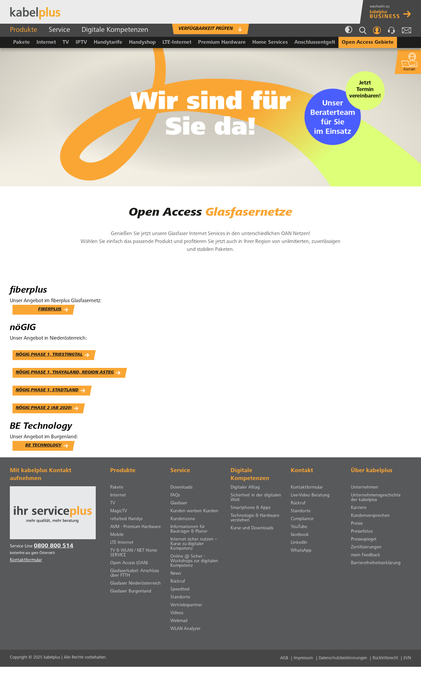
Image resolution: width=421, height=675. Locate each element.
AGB (284, 658)
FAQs (175, 495)
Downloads (181, 487)
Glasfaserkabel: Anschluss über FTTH (134, 573)
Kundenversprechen (370, 516)
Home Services (270, 42)
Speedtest (180, 589)
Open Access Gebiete (368, 42)
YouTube (299, 527)
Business (392, 12)
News (175, 573)
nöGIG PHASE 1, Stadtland (47, 390)
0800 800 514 (53, 546)
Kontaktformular (307, 487)
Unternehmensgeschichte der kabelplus (376, 497)
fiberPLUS (50, 309)
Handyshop (142, 42)
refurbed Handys (126, 519)
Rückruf (177, 581)
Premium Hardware (222, 42)
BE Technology (43, 446)
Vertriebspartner (186, 605)
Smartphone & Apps (250, 508)
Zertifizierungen (366, 547)
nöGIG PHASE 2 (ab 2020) (44, 408)
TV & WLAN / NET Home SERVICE (133, 553)
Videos (176, 613)
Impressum (303, 658)
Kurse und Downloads (252, 528)
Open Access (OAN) (129, 563)
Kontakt (391, 30)
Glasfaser (178, 503)
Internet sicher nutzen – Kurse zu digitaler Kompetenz (193, 544)
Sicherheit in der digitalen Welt (256, 497)
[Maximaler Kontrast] (349, 30)
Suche (362, 30)
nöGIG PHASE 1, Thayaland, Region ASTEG (65, 373)
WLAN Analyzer (185, 629)
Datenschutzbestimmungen (343, 658)
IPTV (81, 42)
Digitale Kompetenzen (115, 30)
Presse (357, 523)
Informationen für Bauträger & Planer (189, 529)
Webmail (406, 30)
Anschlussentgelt (314, 42)
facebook (300, 535)
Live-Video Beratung (310, 495)
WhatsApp (301, 550)
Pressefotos (362, 531)
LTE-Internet (176, 42)
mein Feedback (365, 555)
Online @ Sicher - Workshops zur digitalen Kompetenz (194, 561)
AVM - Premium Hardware (135, 527)
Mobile (117, 535)
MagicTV (118, 511)
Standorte (180, 597)
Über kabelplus (371, 471)
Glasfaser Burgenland (130, 591)
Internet (46, 42)
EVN (407, 658)
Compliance (302, 519)
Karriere (358, 508)
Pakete (21, 42)
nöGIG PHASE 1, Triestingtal (49, 355)
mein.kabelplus (377, 30)
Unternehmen (364, 487)
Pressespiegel (363, 539)
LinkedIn (299, 543)
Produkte (23, 30)
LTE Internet (122, 543)
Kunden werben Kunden (194, 511)
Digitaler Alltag (245, 487)
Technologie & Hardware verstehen (255, 518)
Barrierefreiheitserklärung (376, 563)
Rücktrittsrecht (385, 658)
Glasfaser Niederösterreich (135, 583)
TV (65, 42)
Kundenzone (182, 519)
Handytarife (108, 42)
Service (59, 30)
